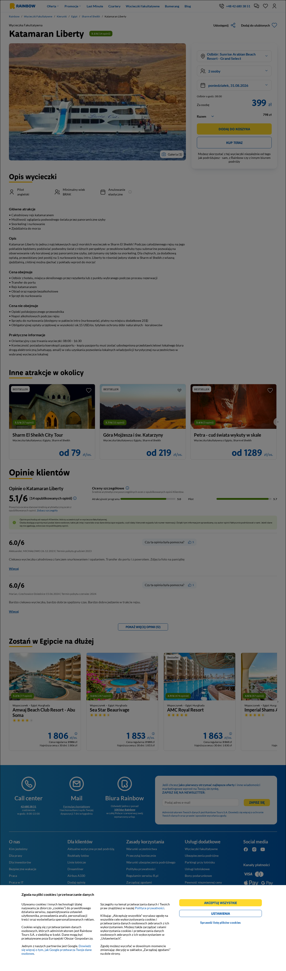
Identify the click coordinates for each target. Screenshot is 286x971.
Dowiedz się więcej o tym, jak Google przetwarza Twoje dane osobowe (56, 949)
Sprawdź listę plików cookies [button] (220, 922)
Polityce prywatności (149, 908)
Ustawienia (228, 914)
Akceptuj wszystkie (222, 903)
